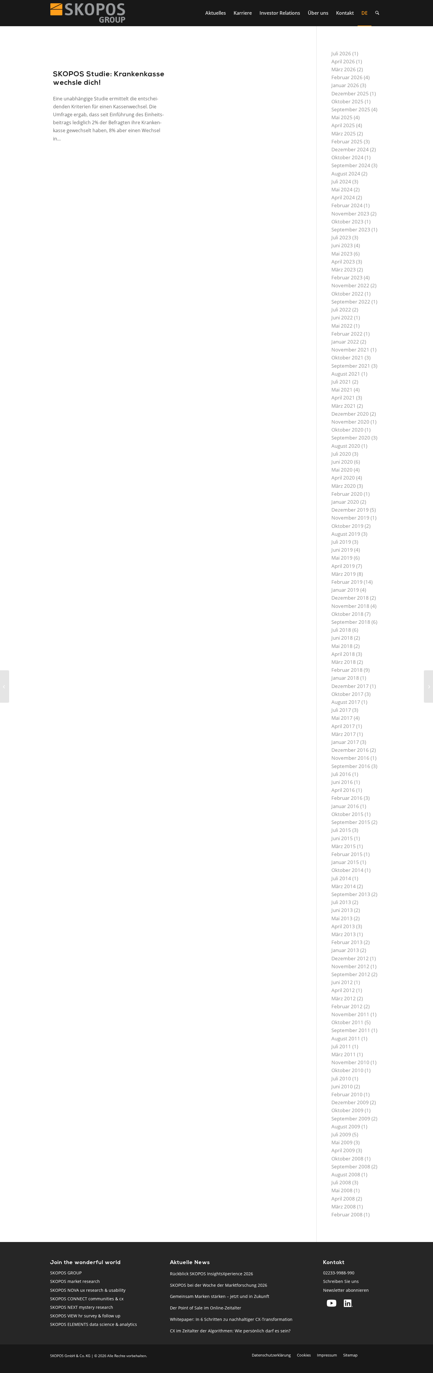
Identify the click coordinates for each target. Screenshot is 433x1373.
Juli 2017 (341, 710)
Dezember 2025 (350, 93)
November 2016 (350, 758)
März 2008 (343, 1206)
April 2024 (343, 197)
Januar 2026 (345, 85)
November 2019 (350, 517)
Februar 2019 (347, 581)
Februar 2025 (347, 141)
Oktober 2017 (347, 694)
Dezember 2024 (350, 149)
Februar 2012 (347, 1006)
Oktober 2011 (347, 1022)
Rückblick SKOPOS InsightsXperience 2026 (211, 1273)
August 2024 (345, 173)
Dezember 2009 (350, 1102)
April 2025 (343, 125)
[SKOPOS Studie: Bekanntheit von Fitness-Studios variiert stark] (4, 686)
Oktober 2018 (347, 614)
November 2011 (350, 1014)
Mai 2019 (342, 557)
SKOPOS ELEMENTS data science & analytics (93, 1324)
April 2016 (343, 790)
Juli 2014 (341, 878)
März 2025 (343, 133)
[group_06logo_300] (87, 13)
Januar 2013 (345, 950)
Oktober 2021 (347, 357)
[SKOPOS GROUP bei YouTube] (331, 1303)
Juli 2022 (341, 309)
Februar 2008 (347, 1214)
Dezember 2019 (350, 509)
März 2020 (343, 485)
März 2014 (343, 886)
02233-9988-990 (338, 1273)
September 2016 (350, 766)
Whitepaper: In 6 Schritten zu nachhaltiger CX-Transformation (231, 1319)
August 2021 (345, 373)
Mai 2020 (342, 469)
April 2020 (343, 477)
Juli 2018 (341, 629)
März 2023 (343, 269)
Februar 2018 (347, 669)
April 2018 (343, 654)
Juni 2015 (342, 838)
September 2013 (350, 894)
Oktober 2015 (347, 814)
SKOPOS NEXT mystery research (81, 1307)
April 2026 (343, 61)
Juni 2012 (342, 982)
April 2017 (343, 726)
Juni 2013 (342, 910)
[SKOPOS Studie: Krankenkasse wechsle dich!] (109, 54)
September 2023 (350, 229)
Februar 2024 (347, 205)
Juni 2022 (342, 317)
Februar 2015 (347, 854)
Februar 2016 (347, 798)
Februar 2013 (347, 942)
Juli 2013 (341, 902)
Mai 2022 (342, 325)
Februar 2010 (347, 1094)
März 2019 (343, 574)
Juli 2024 (341, 181)
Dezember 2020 (350, 413)
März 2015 (343, 846)
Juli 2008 (341, 1182)
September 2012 (350, 974)
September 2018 (350, 621)
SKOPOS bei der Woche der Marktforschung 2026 (218, 1285)
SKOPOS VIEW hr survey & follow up (85, 1316)
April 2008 (343, 1198)
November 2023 (350, 213)
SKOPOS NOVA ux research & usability (87, 1290)
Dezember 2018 (350, 597)
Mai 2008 (342, 1190)
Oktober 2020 (347, 429)
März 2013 (343, 934)
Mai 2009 (342, 1142)
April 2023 (343, 261)
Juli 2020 (341, 453)
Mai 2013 (342, 918)
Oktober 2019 (347, 526)
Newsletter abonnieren (346, 1290)
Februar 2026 (347, 77)
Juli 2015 (341, 830)
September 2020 (350, 437)
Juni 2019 (342, 549)
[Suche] (377, 13)
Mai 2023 (342, 253)
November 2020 (350, 421)
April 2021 (343, 397)
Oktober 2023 (347, 221)
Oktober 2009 (347, 1110)
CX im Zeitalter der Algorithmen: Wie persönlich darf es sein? (230, 1331)
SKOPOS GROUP (66, 1273)
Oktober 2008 (347, 1158)
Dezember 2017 (350, 686)
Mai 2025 (342, 117)
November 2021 (350, 349)
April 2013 (343, 926)
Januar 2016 (345, 806)
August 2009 (345, 1126)
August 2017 (345, 702)
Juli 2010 (341, 1078)
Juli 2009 (341, 1134)
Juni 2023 (342, 245)
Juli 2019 (341, 541)
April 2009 (343, 1150)
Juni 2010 (342, 1086)
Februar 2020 (347, 493)
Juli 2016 (341, 774)
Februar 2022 (347, 333)
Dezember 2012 (350, 958)
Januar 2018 (345, 677)
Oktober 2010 (347, 1070)
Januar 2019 (345, 589)
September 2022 (350, 301)
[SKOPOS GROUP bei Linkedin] (348, 1303)
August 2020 (345, 445)
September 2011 (350, 1030)
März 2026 (343, 69)
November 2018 (350, 606)
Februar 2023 (347, 277)
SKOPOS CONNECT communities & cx (86, 1298)
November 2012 (350, 966)
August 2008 (345, 1174)
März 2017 (343, 734)
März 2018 (343, 662)
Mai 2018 (342, 646)
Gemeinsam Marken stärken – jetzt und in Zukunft (219, 1296)
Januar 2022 (345, 341)
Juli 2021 (341, 381)
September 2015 (350, 822)
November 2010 (350, 1062)
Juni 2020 (342, 461)
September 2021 (350, 365)
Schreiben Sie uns (341, 1281)
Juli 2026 (341, 53)
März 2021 (343, 405)
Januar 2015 (345, 862)
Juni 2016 (342, 782)
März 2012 (343, 998)
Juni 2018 (342, 637)
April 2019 (343, 566)
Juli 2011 (341, 1046)
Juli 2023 (341, 237)
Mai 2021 (342, 389)
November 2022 (350, 285)
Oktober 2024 (347, 157)
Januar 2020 (345, 501)
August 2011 (345, 1038)
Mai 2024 (342, 189)
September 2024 (350, 165)
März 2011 (343, 1054)
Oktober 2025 (347, 101)
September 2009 (350, 1118)
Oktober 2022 (347, 293)
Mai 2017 (342, 717)
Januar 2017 (345, 742)
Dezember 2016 (350, 750)
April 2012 (343, 990)
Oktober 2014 (347, 870)
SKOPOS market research (75, 1281)
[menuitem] (215, 13)
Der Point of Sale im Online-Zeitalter (205, 1308)
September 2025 (350, 109)
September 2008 (350, 1166)
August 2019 (345, 533)
